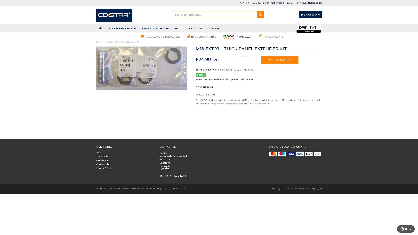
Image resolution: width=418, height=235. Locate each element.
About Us (195, 28)
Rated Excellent (243, 36)
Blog (178, 28)
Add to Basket (280, 60)
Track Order (276, 2)
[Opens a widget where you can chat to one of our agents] (406, 229)
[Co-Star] (114, 15)
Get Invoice (102, 160)
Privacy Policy (103, 168)
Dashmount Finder (155, 28)
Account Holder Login (310, 2)
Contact (215, 28)
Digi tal (319, 188)
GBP (291, 3)
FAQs (99, 152)
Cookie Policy (103, 164)
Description (204, 87)
